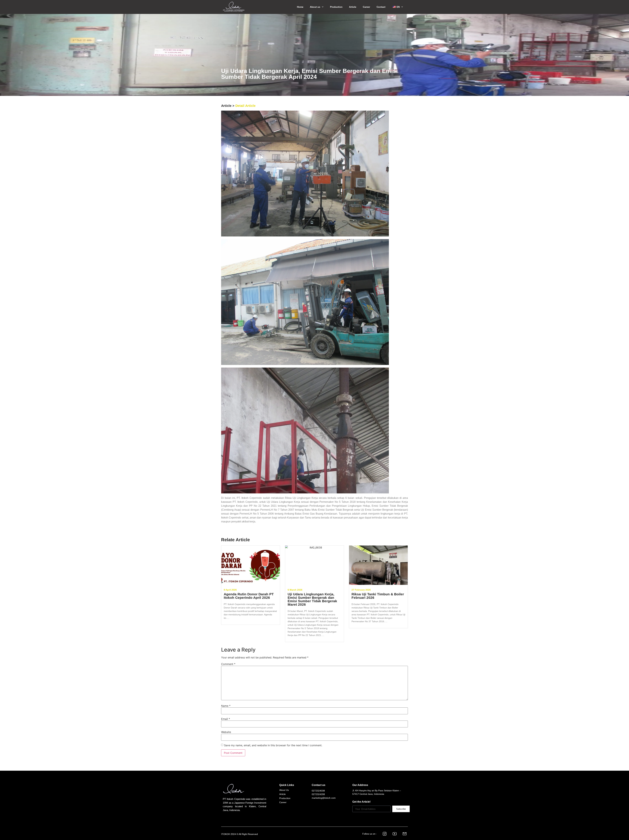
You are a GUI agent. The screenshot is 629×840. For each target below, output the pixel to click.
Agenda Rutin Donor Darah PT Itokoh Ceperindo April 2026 (249, 595)
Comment (228, 664)
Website (226, 732)
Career (366, 7)
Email (225, 719)
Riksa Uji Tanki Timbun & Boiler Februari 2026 (378, 595)
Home (300, 7)
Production (336, 7)
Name (225, 705)
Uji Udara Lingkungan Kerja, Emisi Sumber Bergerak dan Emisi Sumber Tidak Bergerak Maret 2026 (312, 599)
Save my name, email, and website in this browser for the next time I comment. (273, 745)
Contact (381, 7)
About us (315, 7)
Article (352, 7)
